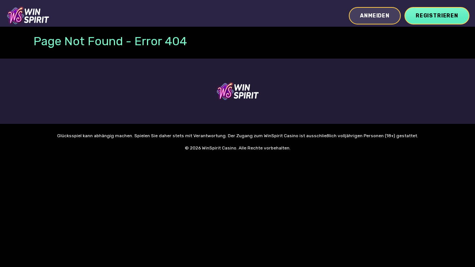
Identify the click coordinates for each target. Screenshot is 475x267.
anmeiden (375, 16)
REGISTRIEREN (437, 16)
